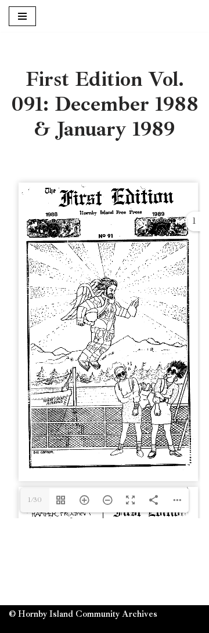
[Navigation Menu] (22, 16)
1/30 (35, 500)
